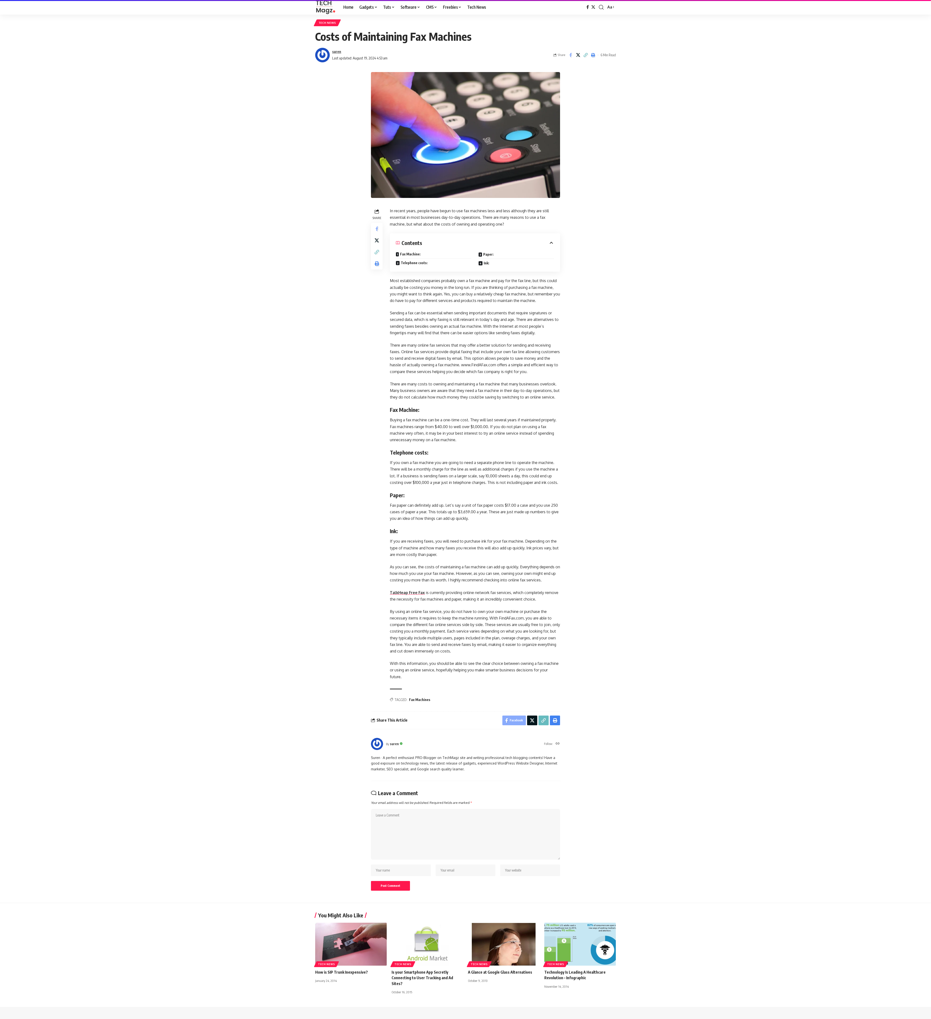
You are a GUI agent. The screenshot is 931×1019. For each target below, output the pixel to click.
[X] (593, 7)
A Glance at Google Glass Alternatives (500, 972)
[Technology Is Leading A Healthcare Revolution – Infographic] (580, 944)
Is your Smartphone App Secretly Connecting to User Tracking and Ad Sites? (422, 978)
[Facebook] (587, 7)
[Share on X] (578, 55)
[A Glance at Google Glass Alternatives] (503, 944)
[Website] (557, 743)
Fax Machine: (410, 254)
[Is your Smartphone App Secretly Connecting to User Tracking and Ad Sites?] (427, 944)
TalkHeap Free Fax (407, 592)
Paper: (488, 254)
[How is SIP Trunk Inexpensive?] (351, 944)
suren (336, 51)
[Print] (593, 55)
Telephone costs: (414, 263)
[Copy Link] (585, 55)
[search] (601, 7)
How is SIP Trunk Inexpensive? (341, 972)
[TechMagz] (325, 7)
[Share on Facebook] (570, 55)
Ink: (486, 263)
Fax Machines (419, 700)
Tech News (327, 22)
